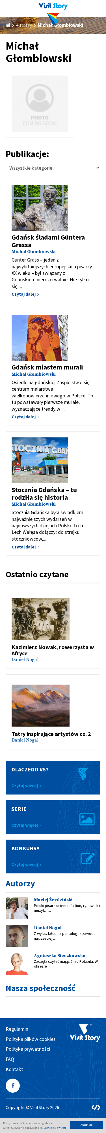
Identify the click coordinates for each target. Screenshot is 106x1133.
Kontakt (14, 1069)
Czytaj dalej (24, 294)
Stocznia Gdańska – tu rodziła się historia (44, 493)
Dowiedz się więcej (55, 1128)
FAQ (10, 1059)
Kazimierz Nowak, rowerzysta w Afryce (53, 650)
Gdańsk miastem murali (47, 367)
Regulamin (17, 1029)
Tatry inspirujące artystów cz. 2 (51, 733)
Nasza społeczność (40, 987)
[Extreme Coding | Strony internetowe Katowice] (96, 1107)
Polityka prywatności (28, 1049)
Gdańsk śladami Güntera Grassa (48, 241)
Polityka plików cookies (31, 1039)
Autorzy (24, 25)
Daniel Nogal (25, 659)
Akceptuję (86, 1125)
